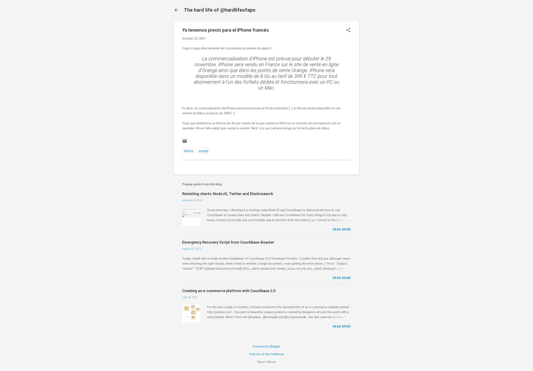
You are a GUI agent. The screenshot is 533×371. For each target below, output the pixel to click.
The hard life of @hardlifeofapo (219, 10)
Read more (342, 229)
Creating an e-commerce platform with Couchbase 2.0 (228, 291)
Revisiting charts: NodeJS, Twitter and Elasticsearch (227, 194)
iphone (188, 151)
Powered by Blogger (266, 346)
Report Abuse (266, 362)
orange (203, 151)
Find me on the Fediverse (266, 354)
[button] (348, 30)
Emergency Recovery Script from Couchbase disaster (228, 242)
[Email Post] (184, 142)
